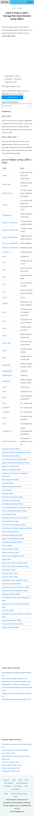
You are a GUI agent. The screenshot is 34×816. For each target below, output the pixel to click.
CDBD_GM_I (6, 184)
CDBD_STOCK (7, 193)
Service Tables (6, 490)
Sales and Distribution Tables (11, 470)
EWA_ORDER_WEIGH (10, 237)
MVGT (4, 358)
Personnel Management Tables (12, 542)
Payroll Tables (6, 559)
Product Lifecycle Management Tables (14, 511)
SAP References (21, 783)
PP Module (18, 786)
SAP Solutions (8, 783)
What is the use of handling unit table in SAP (16, 681)
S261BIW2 (6, 412)
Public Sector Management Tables (13, 556)
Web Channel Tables (8, 570)
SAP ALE (6, 780)
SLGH (4, 418)
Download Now (12, 97)
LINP (4, 269)
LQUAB (5, 303)
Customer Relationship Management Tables (16, 452)
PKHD (4, 387)
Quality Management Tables (11, 594)
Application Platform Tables (11, 449)
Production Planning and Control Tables (15, 518)
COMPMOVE (6, 215)
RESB (4, 397)
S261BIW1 (6, 407)
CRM (14, 780)
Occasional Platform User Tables (12, 624)
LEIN (4, 262)
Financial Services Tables (10, 549)
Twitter (15, 796)
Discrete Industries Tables (10, 627)
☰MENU (30, 2)
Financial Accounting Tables (11, 456)
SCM (20, 780)
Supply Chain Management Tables (13, 538)
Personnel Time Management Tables (14, 525)
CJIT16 (4, 205)
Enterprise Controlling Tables (11, 584)
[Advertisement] (17, 56)
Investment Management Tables (12, 535)
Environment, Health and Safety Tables (14, 563)
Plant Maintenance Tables (10, 521)
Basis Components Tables (10, 480)
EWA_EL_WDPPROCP (10, 223)
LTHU (4, 321)
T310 (4, 424)
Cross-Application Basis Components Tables (16, 507)
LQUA (4, 297)
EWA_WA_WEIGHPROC (10, 248)
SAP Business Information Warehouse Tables (17, 528)
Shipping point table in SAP (11, 771)
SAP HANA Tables (8, 610)
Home (6, 794)
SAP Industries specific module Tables (14, 459)
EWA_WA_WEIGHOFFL (10, 243)
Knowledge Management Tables (12, 504)
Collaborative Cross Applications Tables (15, 580)
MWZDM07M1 (7, 371)
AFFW (4, 175)
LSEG (4, 312)
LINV (4, 277)
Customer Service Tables (10, 577)
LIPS (4, 284)
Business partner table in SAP (11, 765)
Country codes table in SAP (11, 768)
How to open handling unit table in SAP (14, 678)
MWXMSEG (6, 365)
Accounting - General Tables (11, 500)
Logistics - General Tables (10, 466)
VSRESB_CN (6, 431)
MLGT (4, 336)
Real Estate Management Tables (12, 497)
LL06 (4, 292)
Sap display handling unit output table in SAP (16, 699)
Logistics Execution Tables (10, 552)
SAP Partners (15, 789)
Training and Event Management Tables (15, 591)
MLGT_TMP (6, 343)
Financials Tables (7, 493)
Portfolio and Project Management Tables (15, 566)
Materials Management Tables (12, 486)
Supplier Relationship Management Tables (16, 463)
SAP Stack (5, 2)
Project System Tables (9, 514)
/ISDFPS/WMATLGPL (9, 441)
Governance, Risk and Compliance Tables (15, 587)
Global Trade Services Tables (11, 620)
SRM (26, 780)
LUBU (4, 328)
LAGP (4, 256)
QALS (4, 391)
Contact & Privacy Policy (19, 794)
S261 (4, 403)
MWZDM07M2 (7, 375)
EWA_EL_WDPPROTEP (10, 230)
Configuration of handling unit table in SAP (16, 684)
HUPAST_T (6, 252)
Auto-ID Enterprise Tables (10, 532)
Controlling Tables (8, 483)
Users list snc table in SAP (10, 762)
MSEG (4, 350)
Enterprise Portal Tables (9, 573)
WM (26, 786)
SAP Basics (7, 786)
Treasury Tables (7, 545)
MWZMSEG (6, 381)
